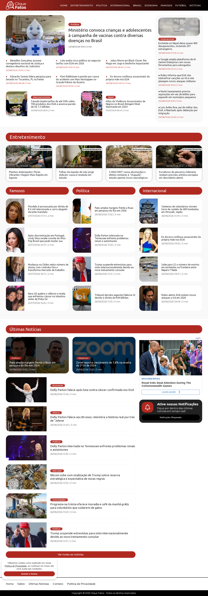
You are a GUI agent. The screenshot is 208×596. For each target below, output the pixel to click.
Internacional (120, 5)
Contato (58, 583)
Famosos (166, 5)
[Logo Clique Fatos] (16, 5)
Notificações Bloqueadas (171, 417)
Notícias (195, 5)
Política (101, 5)
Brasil (137, 5)
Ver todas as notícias (71, 554)
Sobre (21, 583)
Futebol (180, 5)
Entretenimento (82, 5)
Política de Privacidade (81, 583)
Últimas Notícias (38, 583)
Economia (151, 5)
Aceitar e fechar (29, 574)
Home (63, 5)
